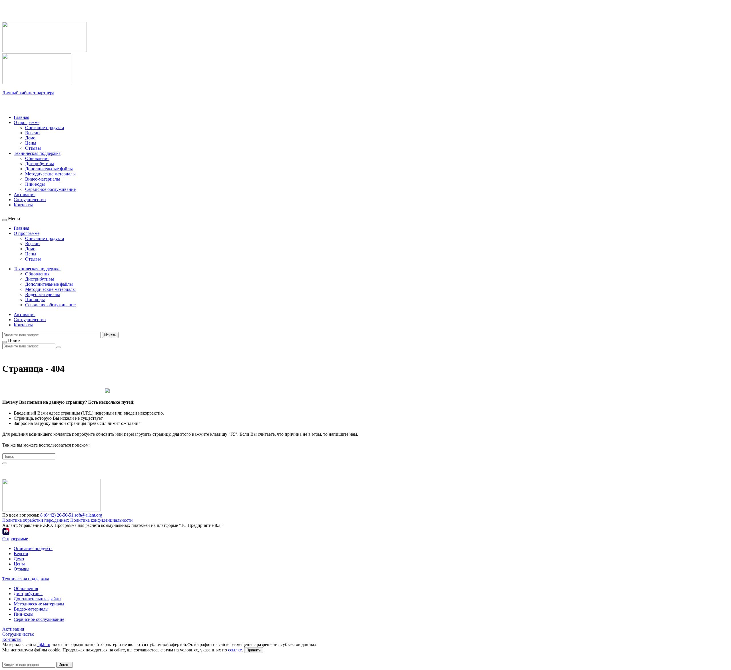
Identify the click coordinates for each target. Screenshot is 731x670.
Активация (24, 194)
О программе (26, 122)
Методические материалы (50, 173)
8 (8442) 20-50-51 (56, 515)
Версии (32, 132)
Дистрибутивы (39, 163)
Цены (30, 143)
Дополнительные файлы (49, 168)
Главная (21, 117)
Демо (30, 137)
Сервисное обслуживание (50, 189)
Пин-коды (35, 184)
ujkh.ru (43, 644)
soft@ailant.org (88, 515)
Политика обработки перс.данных (35, 520)
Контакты (23, 204)
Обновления (37, 158)
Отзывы (33, 148)
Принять (253, 650)
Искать (110, 335)
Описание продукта (44, 127)
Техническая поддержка (37, 153)
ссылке (235, 649)
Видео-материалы (42, 179)
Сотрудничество (30, 199)
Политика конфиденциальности (101, 520)
